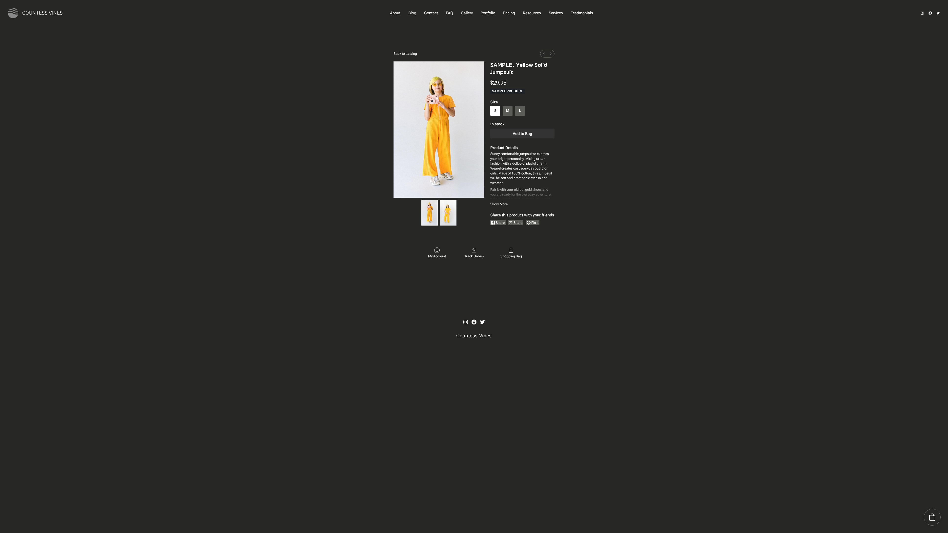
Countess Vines (42, 13)
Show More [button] (499, 204)
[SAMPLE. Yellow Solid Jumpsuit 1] (448, 213)
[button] (932, 517)
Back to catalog (405, 54)
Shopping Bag (511, 256)
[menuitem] (543, 53)
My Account (437, 256)
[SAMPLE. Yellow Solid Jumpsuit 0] (429, 213)
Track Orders (474, 256)
